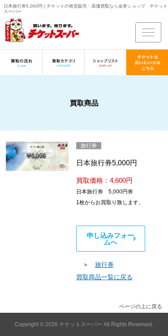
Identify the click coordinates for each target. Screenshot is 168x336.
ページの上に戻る (140, 306)
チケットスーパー (81, 324)
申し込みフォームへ (110, 238)
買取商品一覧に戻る (104, 277)
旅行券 (104, 264)
